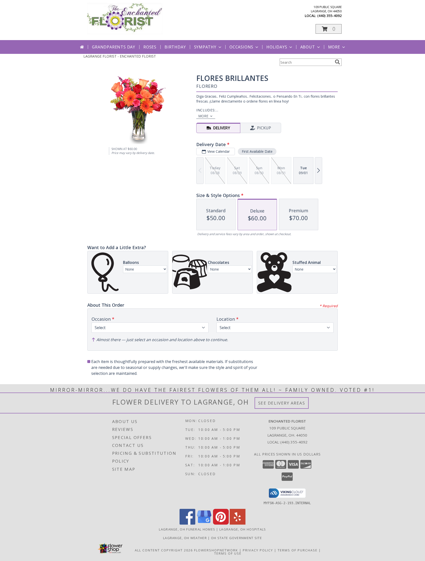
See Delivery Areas (281, 403)
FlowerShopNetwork (216, 550)
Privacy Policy (258, 550)
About (307, 47)
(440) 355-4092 (329, 15)
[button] (329, 29)
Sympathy (205, 47)
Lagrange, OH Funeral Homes (187, 529)
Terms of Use (228, 553)
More (334, 47)
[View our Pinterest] (221, 523)
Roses (149, 47)
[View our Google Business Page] (204, 523)
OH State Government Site (236, 538)
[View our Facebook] (187, 523)
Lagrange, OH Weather (185, 538)
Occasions (241, 47)
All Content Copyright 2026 (164, 550)
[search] (337, 62)
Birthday (175, 47)
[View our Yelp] (237, 523)
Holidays (276, 47)
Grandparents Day (113, 47)
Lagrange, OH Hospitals (242, 529)
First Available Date (257, 151)
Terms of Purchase (298, 550)
